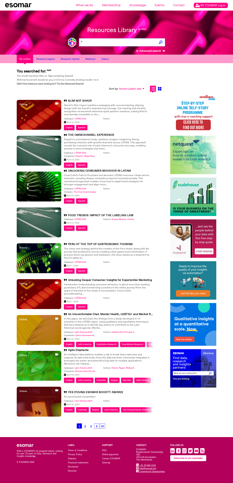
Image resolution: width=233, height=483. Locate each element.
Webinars (90, 59)
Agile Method (142, 380)
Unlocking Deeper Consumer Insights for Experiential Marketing (110, 280)
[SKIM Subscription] (193, 280)
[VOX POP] (193, 238)
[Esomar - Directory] (193, 368)
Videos (105, 59)
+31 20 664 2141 (147, 465)
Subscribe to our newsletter (188, 458)
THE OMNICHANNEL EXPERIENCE (91, 135)
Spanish (81, 127)
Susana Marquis (119, 219)
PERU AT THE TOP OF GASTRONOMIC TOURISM (100, 244)
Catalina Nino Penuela (122, 332)
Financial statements (78, 462)
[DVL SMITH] (193, 113)
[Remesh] (193, 324)
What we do (84, 5)
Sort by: (113, 88)
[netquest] (193, 155)
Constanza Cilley (135, 219)
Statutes (72, 458)
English (69, 127)
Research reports (70, 59)
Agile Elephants (78, 350)
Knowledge (137, 5)
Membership (111, 5)
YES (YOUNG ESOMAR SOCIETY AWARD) (95, 392)
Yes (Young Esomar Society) (136, 409)
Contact (179, 5)
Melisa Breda (132, 368)
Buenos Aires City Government (89, 371)
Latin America (84, 344)
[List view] (153, 89)
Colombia (153, 344)
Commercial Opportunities (152, 471)
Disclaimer (73, 466)
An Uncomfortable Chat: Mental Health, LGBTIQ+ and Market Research (115, 314)
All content (25, 59)
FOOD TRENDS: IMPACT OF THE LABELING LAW (101, 215)
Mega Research (91, 156)
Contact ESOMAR (111, 458)
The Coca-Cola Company (85, 192)
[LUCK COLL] (193, 197)
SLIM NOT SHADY (80, 100)
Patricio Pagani (118, 368)
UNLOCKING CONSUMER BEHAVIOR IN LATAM (99, 170)
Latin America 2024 (83, 332)
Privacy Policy (75, 454)
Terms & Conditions (77, 450)
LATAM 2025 (80, 118)
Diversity (72, 471)
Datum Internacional (84, 335)
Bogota (114, 380)
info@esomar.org (147, 468)
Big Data (127, 380)
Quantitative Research (132, 344)
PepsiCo (79, 156)
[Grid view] (160, 89)
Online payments (110, 454)
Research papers (45, 59)
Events (159, 5)
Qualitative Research (107, 344)
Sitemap (106, 462)
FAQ (104, 450)
